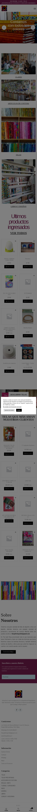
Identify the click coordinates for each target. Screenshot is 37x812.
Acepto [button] (19, 410)
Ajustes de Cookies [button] (9, 410)
